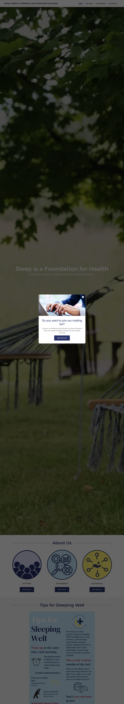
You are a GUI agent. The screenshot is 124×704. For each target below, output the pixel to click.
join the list (62, 338)
